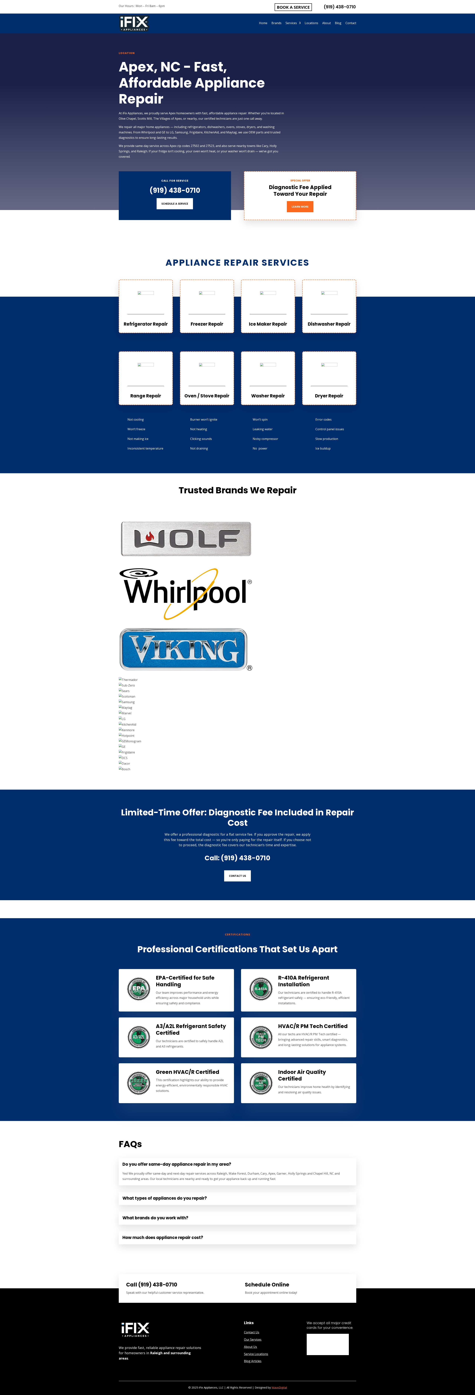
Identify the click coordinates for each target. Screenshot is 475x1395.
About (326, 23)
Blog (338, 23)
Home (263, 23)
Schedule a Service (174, 203)
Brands (276, 23)
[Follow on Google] (120, 1370)
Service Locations (256, 1354)
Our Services (252, 1339)
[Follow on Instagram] (142, 1370)
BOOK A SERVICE (293, 7)
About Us (250, 1347)
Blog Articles (252, 1361)
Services (291, 23)
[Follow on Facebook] (135, 1370)
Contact (350, 23)
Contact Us (237, 876)
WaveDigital (279, 1387)
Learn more (300, 206)
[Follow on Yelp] (128, 1370)
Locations (311, 23)
